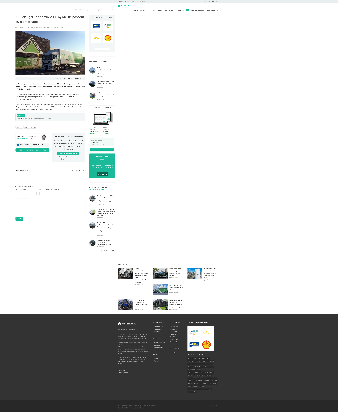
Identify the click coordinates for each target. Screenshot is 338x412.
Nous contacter (123, 372)
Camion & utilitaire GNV (52, 27)
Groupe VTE (191, 378)
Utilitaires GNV (174, 329)
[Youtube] (213, 1)
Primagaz (206, 380)
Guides (133, 1)
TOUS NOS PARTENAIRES (102, 49)
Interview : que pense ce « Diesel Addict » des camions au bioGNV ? (106, 242)
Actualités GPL (158, 329)
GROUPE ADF (196, 375)
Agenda (121, 1)
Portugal (33, 127)
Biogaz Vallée (191, 361)
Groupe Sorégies (206, 375)
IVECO (203, 378)
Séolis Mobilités (207, 383)
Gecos (190, 375)
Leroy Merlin (19, 127)
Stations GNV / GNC (159, 342)
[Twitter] (205, 1)
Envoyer (19, 219)
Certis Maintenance (193, 364)
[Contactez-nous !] (216, 1)
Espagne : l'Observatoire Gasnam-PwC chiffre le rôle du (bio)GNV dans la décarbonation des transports (141, 275)
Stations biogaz (158, 347)
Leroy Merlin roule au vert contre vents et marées (176, 288)
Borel (198, 361)
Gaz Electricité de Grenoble (195, 372)
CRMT (196, 366)
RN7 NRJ (190, 383)
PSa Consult (214, 380)
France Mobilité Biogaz (194, 369)
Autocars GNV (174, 339)
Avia (208, 358)
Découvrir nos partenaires (68, 153)
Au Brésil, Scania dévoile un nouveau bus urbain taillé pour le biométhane (106, 95)
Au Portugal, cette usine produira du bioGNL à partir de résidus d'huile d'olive (210, 273)
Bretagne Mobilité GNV (207, 361)
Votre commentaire (22, 198)
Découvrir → (102, 149)
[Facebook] (202, 1)
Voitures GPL (173, 352)
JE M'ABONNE (102, 174)
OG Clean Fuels (198, 380)
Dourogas (27, 127)
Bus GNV (172, 337)
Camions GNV (174, 331)
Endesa (201, 366)
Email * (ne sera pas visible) (49, 190)
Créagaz (190, 366)
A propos (122, 370)
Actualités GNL (158, 331)
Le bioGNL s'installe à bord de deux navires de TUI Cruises (106, 83)
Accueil (72, 10)
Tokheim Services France (195, 389)
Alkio (199, 358)
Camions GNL (174, 334)
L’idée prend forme (211, 378)
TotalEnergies (207, 389)
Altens (203, 358)
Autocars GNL (174, 342)
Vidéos (127, 1)
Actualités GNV (158, 326)
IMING (198, 378)
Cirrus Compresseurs (206, 364)
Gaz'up (207, 372)
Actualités (78, 10)
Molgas (190, 380)
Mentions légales (123, 407)
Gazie (212, 372)
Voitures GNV (174, 326)
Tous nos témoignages (108, 250)
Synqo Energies (192, 386)
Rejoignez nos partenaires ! (68, 159)
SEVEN (215, 383)
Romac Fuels (197, 383)
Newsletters (141, 1)
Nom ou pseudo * (21, 190)
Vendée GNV (191, 391)
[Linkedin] (209, 1)
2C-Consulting (192, 358)
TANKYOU (201, 386)
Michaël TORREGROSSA (35, 27)
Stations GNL (157, 345)
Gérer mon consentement (137, 407)
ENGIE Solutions (209, 366)
